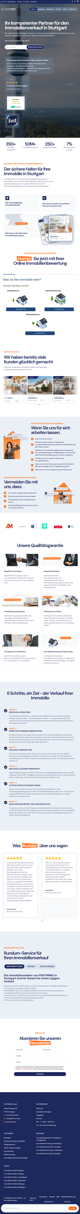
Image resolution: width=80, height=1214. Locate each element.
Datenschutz (48, 1202)
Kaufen (58, 9)
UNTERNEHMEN (41, 1104)
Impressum (43, 1197)
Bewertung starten (35, 47)
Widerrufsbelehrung (68, 1197)
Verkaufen (50, 9)
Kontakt (52, 1197)
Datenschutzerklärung (26, 1069)
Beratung (41, 9)
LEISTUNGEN (8, 1133)
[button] (35, 404)
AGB (57, 1197)
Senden (72, 1208)
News (65, 9)
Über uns (72, 9)
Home (33, 9)
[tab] (14, 966)
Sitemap (67, 1202)
